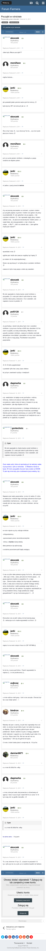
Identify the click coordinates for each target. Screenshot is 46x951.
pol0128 (14, 311)
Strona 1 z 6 (23, 32)
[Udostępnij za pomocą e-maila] (27, 937)
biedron (14, 710)
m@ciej (14, 683)
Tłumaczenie (19, 943)
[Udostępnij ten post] (41, 48)
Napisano (11, 48)
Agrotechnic (16, 428)
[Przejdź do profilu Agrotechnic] (7, 428)
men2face (15, 62)
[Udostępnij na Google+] (9, 937)
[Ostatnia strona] (42, 31)
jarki (12, 87)
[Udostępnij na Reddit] (20, 937)
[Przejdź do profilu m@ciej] (6, 683)
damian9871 (16, 753)
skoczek (16, 19)
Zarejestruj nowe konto (23, 900)
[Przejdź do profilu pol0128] (5, 313)
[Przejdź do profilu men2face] (5, 64)
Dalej (38, 32)
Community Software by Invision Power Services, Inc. (23, 948)
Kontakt (29, 943)
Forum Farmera (11, 9)
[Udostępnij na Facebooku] (6, 937)
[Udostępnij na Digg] (13, 937)
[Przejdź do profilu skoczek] (6, 38)
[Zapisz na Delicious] (17, 937)
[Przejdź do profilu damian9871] (5, 754)
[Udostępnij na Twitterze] (2, 937)
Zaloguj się (23, 913)
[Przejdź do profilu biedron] (5, 712)
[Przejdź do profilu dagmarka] (5, 384)
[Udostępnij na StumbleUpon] (24, 937)
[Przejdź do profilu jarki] (5, 89)
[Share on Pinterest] (31, 937)
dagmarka (15, 383)
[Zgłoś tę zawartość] (22, 48)
